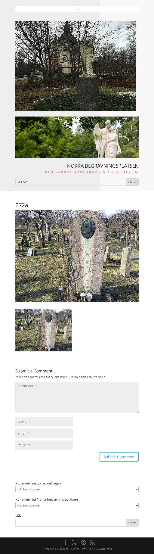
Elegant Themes (69, 549)
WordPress (105, 549)
